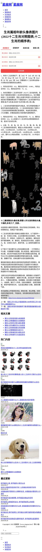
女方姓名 (5, 62)
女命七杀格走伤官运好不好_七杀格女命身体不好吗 (18, 487)
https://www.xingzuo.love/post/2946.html (21, 298)
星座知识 (8, 12)
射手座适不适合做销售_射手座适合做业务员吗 (17, 498)
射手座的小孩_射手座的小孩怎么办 (13, 483)
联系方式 (4, 433)
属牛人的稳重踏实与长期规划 (11, 472)
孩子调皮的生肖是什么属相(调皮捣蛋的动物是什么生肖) (20, 382)
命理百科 (8, 17)
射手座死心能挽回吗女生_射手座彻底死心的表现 (17, 502)
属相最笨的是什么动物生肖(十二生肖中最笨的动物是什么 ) (21, 425)
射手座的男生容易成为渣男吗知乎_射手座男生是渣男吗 (20, 519)
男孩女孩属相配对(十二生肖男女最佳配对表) (16, 348)
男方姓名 (5, 53)
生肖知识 (8, 14)
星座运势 (8, 21)
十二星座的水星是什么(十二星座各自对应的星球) (18, 400)
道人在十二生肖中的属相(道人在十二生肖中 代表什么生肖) (21, 374)
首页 (6, 10)
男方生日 (5, 57)
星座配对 (8, 19)
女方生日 (5, 66)
